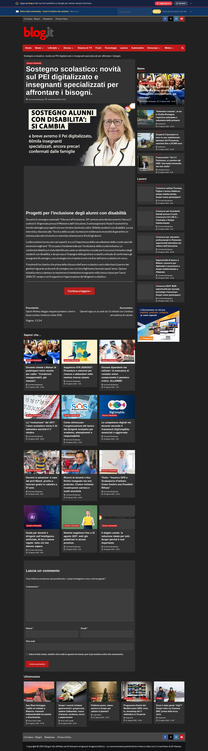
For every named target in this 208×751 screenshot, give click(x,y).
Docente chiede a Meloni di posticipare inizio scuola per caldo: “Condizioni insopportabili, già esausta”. (41, 374)
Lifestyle (52, 48)
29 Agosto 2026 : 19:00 (74, 497)
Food (98, 48)
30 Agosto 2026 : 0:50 (35, 494)
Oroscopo (152, 48)
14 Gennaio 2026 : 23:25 (57, 99)
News (38, 48)
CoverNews (162, 746)
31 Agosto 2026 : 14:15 (101, 717)
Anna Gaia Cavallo (34, 721)
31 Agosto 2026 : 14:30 (36, 723)
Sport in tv (128, 698)
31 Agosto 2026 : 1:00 (111, 387)
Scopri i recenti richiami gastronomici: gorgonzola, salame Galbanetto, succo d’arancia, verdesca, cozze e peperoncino (71, 711)
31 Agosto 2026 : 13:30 (166, 720)
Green (94, 698)
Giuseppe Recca (164, 170)
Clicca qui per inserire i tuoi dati (174, 11)
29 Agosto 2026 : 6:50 (35, 552)
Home (28, 48)
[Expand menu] (42, 48)
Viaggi (159, 698)
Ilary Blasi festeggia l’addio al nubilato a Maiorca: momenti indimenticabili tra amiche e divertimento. (38, 711)
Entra (157, 11)
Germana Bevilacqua (36, 99)
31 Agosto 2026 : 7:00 (73, 384)
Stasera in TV (85, 48)
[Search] (182, 48)
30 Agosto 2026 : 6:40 (111, 439)
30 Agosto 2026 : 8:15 (165, 301)
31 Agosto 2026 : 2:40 (165, 229)
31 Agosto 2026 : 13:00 (36, 387)
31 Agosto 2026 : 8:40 (165, 203)
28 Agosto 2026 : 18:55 (112, 549)
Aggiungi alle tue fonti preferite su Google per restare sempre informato (56, 3)
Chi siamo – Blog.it (32, 19)
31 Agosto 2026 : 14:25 (69, 723)
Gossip (29, 698)
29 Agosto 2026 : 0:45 (73, 549)
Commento (32, 586)
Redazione (47, 19)
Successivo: (106, 311)
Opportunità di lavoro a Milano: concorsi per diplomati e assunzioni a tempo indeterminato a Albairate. (168, 266)
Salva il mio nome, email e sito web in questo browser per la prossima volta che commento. (76, 654)
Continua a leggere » (79, 291)
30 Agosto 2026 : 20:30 (166, 252)
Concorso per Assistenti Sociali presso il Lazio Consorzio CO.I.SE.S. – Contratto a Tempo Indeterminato (168, 217)
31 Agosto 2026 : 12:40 (166, 126)
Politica (158, 154)
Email (84, 628)
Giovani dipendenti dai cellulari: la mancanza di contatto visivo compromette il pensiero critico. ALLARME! (115, 374)
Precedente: (50, 311)
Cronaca (159, 108)
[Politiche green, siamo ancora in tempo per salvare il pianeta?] (104, 691)
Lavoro (124, 48)
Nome (30, 628)
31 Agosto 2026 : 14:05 (134, 720)
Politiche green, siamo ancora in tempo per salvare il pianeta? (102, 708)
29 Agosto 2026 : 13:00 (112, 494)
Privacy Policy (62, 19)
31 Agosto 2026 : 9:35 (165, 172)
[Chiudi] (190, 3)
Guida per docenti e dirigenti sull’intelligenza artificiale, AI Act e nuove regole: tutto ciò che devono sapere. (40, 539)
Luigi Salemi (97, 715)
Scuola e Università (34, 63)
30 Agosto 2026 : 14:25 (166, 278)
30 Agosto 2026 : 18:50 (36, 439)
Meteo (168, 48)
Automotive (137, 48)
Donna (67, 48)
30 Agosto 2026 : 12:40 (74, 442)
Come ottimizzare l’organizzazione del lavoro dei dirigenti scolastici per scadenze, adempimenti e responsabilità (79, 429)
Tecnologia (111, 48)
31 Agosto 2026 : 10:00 (166, 149)
